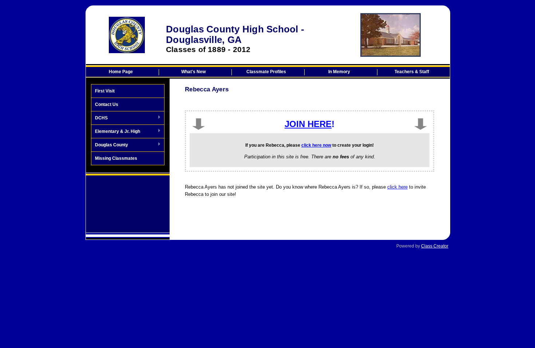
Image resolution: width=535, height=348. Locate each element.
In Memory (339, 71)
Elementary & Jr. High (115, 132)
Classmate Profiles (266, 71)
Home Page (121, 71)
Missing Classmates (116, 158)
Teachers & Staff (412, 71)
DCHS (99, 118)
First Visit (105, 91)
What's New (193, 71)
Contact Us (106, 104)
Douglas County (109, 145)
